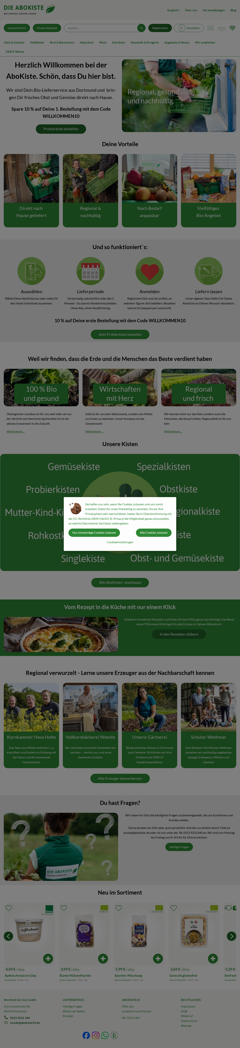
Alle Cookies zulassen (154, 532)
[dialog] (120, 524)
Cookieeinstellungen (120, 542)
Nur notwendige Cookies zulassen (94, 532)
